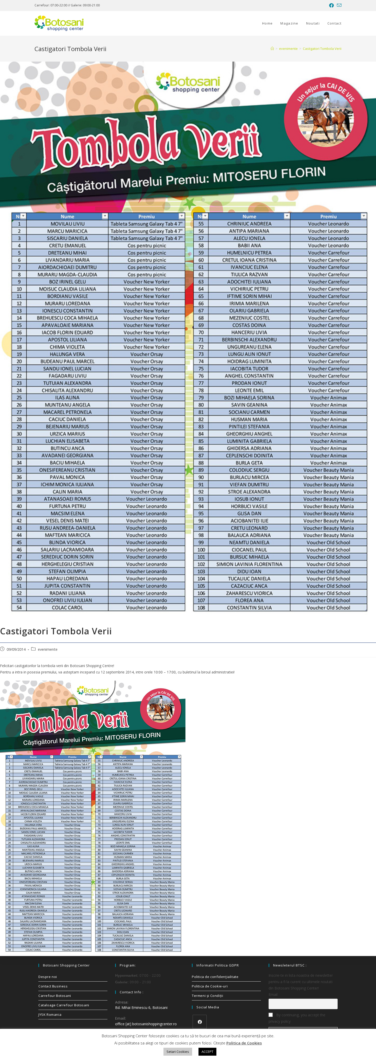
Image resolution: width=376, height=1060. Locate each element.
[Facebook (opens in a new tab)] (331, 5)
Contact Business (53, 986)
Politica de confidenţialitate (215, 976)
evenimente (48, 649)
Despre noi (47, 976)
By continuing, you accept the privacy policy (297, 1018)
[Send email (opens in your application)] (338, 5)
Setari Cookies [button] (178, 1051)
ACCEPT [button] (207, 1051)
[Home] (272, 48)
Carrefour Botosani (54, 995)
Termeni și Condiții (207, 995)
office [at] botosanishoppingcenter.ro (146, 1023)
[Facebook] (200, 1022)
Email (273, 994)
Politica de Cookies (244, 1042)
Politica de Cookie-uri (210, 986)
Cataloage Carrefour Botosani (63, 1005)
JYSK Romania (49, 1014)
